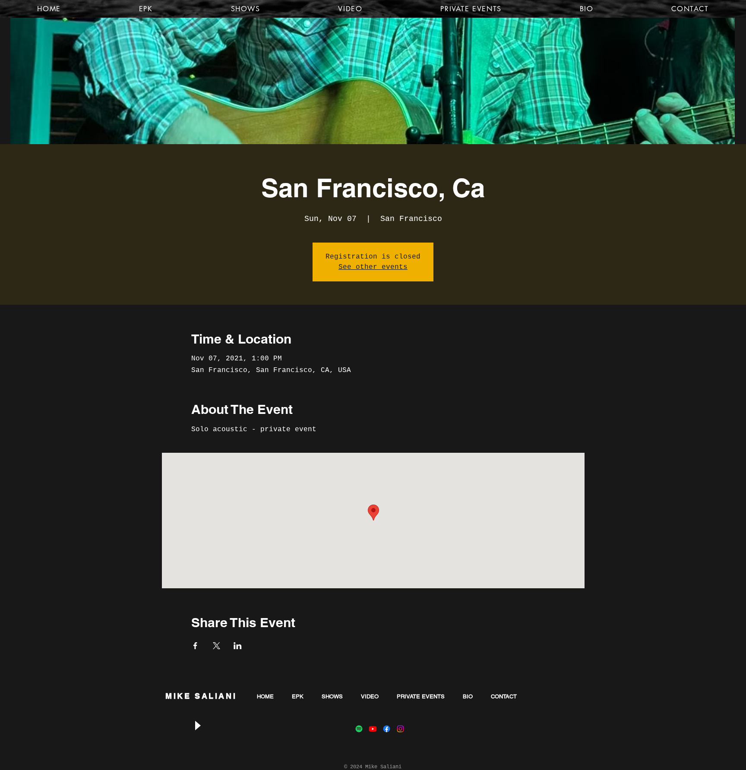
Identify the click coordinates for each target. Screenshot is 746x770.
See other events (373, 267)
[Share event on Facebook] (195, 645)
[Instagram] (400, 728)
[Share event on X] (216, 645)
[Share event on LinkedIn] (238, 645)
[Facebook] (386, 728)
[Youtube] (372, 728)
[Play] (197, 725)
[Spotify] (359, 728)
